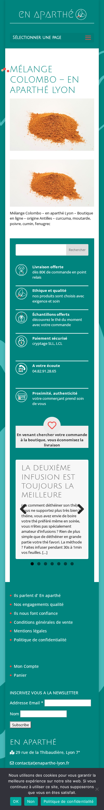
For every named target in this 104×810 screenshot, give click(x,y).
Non (31, 801)
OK (15, 801)
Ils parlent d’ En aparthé (37, 595)
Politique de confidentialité (40, 639)
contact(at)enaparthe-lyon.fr (41, 763)
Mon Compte (26, 666)
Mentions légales (30, 631)
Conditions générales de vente (43, 622)
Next (78, 509)
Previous (25, 509)
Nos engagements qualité (39, 604)
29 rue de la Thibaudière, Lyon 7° (47, 752)
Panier (20, 675)
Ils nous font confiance (36, 613)
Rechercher (77, 250)
